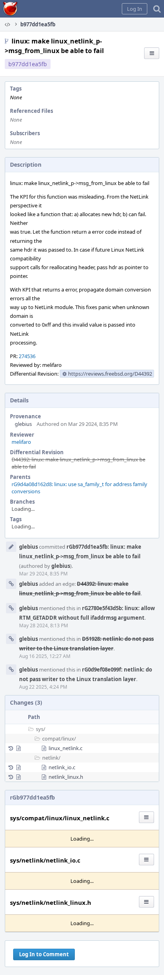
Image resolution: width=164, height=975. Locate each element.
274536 (27, 356)
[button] (134, 8)
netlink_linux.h (66, 776)
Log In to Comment (44, 954)
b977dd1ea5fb (27, 64)
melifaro (21, 441)
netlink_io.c (62, 767)
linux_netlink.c (65, 748)
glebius (23, 423)
